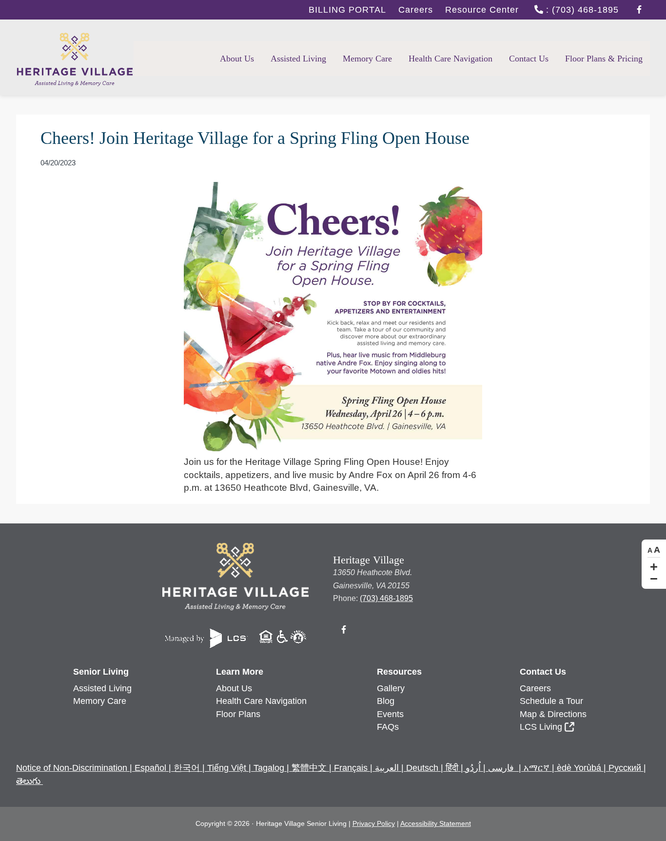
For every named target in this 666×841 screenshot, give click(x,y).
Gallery (391, 688)
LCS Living (541, 727)
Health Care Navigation (261, 701)
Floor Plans (238, 714)
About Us (234, 688)
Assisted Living (102, 688)
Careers (415, 10)
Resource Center (482, 10)
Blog (385, 701)
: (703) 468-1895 (581, 10)
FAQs (388, 727)
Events (390, 714)
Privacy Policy (374, 823)
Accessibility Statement (435, 823)
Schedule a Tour (551, 701)
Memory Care (99, 701)
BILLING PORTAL (347, 10)
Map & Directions (553, 714)
